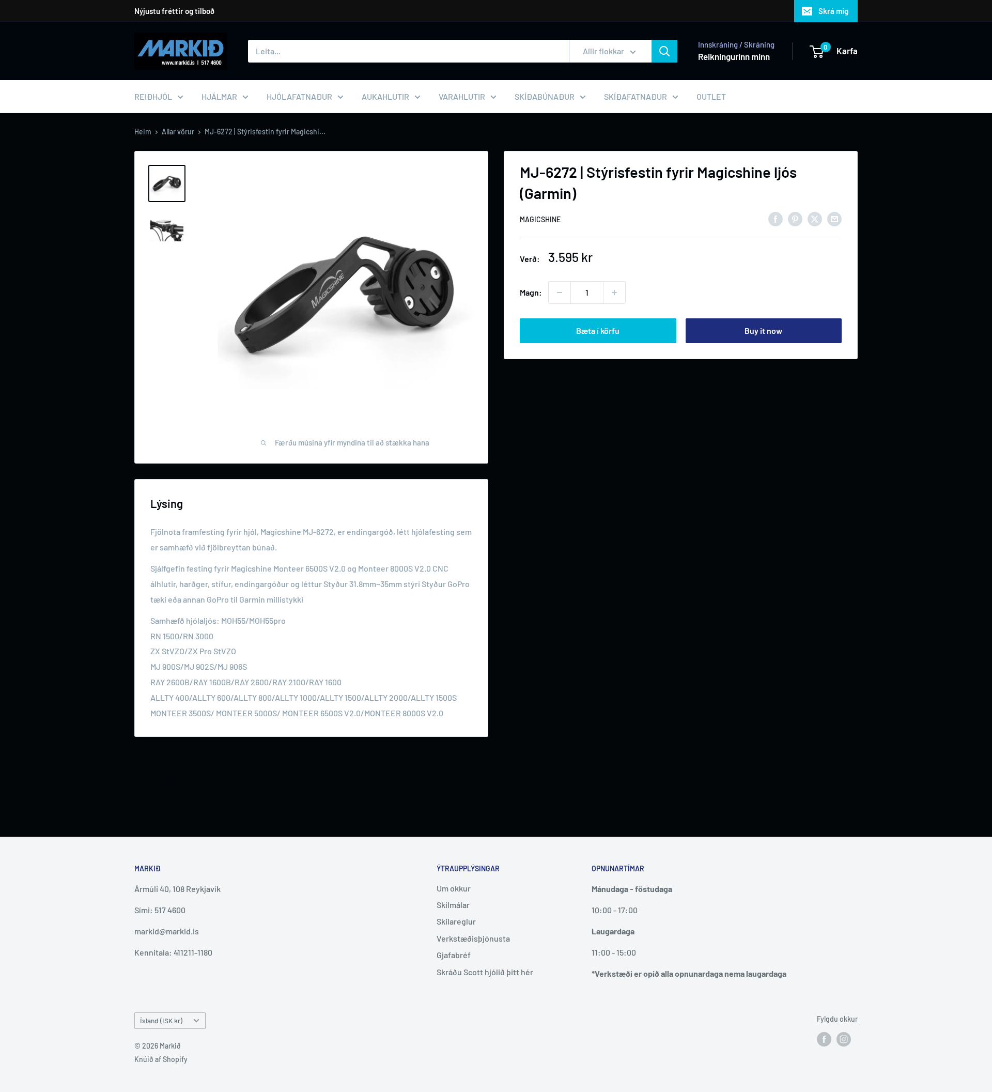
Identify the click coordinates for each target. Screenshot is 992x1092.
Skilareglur (456, 921)
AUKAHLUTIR (385, 96)
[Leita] (664, 51)
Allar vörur (178, 131)
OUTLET (711, 96)
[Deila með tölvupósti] (834, 218)
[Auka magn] (614, 292)
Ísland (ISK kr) (161, 1020)
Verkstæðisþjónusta (473, 938)
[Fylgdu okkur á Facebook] (824, 1039)
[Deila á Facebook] (775, 218)
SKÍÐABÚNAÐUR (545, 96)
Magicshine (540, 219)
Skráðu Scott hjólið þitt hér (485, 972)
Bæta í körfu (597, 330)
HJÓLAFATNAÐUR (299, 96)
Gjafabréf (454, 955)
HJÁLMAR (219, 96)
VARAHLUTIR (462, 96)
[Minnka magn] (559, 292)
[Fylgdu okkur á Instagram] (843, 1039)
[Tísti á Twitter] (815, 218)
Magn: (531, 292)
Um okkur (454, 888)
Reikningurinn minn (734, 56)
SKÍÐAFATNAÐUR (635, 96)
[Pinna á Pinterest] (795, 218)
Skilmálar (453, 905)
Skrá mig (833, 11)
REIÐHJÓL (153, 96)
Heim (142, 131)
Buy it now (763, 330)
